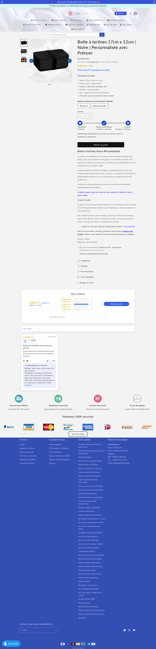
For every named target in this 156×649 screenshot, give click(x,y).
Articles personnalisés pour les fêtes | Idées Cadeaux (91, 452)
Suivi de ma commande (28, 456)
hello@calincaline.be (121, 463)
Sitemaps (52, 463)
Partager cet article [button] (86, 283)
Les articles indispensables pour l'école (89, 527)
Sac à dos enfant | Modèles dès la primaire (90, 594)
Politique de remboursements (59, 459)
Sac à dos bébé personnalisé (88, 589)
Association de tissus (27, 463)
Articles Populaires (84, 457)
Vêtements (82, 618)
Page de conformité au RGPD (59, 456)
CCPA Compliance (55, 452)
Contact (22, 444)
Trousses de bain (84, 603)
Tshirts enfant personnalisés (88, 606)
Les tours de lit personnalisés (88, 548)
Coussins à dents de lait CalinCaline (91, 490)
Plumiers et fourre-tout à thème (89, 574)
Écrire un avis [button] (116, 304)
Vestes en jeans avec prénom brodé (91, 614)
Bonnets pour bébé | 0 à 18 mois (90, 468)
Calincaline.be (80, 648)
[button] (121, 13)
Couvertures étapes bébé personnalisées (87, 502)
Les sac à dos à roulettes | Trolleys (90, 544)
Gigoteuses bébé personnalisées (89, 515)
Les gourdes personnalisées (88, 536)
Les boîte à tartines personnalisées (90, 533)
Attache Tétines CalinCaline (88, 465)
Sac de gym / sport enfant (87, 585)
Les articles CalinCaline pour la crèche (91, 519)
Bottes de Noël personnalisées (89, 472)
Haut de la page (78, 434)
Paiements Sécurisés (27, 452)
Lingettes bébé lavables (86, 551)
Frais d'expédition (92, 62)
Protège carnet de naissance (88, 578)
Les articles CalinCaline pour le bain (90, 522)
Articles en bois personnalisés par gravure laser (90, 445)
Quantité (80, 111)
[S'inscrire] (55, 629)
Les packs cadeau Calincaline (88, 540)
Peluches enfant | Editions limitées (90, 566)
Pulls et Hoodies (84, 581)
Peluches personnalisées (87, 570)
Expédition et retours (27, 448)
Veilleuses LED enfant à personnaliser (91, 610)
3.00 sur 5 (45, 303)
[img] (28, 337)
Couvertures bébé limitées (87, 494)
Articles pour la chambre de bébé (90, 461)
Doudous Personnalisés (86, 511)
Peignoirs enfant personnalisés (89, 563)
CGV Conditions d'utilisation (59, 448)
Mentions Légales (55, 444)
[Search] (101, 35)
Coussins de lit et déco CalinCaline (90, 486)
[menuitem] (39, 20)
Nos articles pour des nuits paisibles (91, 555)
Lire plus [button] (26, 356)
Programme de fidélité (27, 459)
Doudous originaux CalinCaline (89, 507)
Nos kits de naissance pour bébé (90, 559)
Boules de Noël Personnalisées (89, 476)
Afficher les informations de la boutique (94, 253)
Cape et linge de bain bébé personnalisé (87, 481)
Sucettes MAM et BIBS (86, 599)
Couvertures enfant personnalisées (90, 497)
